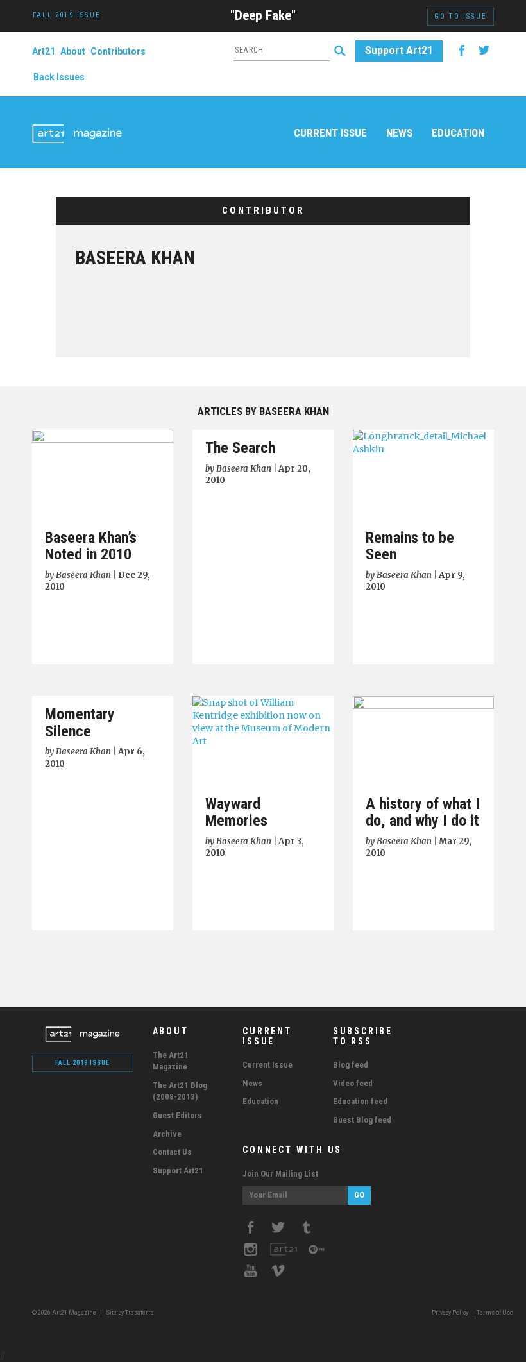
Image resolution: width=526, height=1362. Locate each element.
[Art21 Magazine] (77, 119)
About (72, 51)
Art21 (43, 51)
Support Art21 (399, 50)
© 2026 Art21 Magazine (65, 1312)
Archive (167, 1134)
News (399, 132)
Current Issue (330, 132)
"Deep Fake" (263, 15)
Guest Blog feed (362, 1120)
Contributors (118, 51)
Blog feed (350, 1064)
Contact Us (172, 1152)
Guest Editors (177, 1115)
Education (458, 132)
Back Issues (59, 77)
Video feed (353, 1083)
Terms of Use (495, 1312)
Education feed (360, 1101)
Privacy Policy (450, 1312)
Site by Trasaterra (130, 1312)
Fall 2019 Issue (82, 1062)
